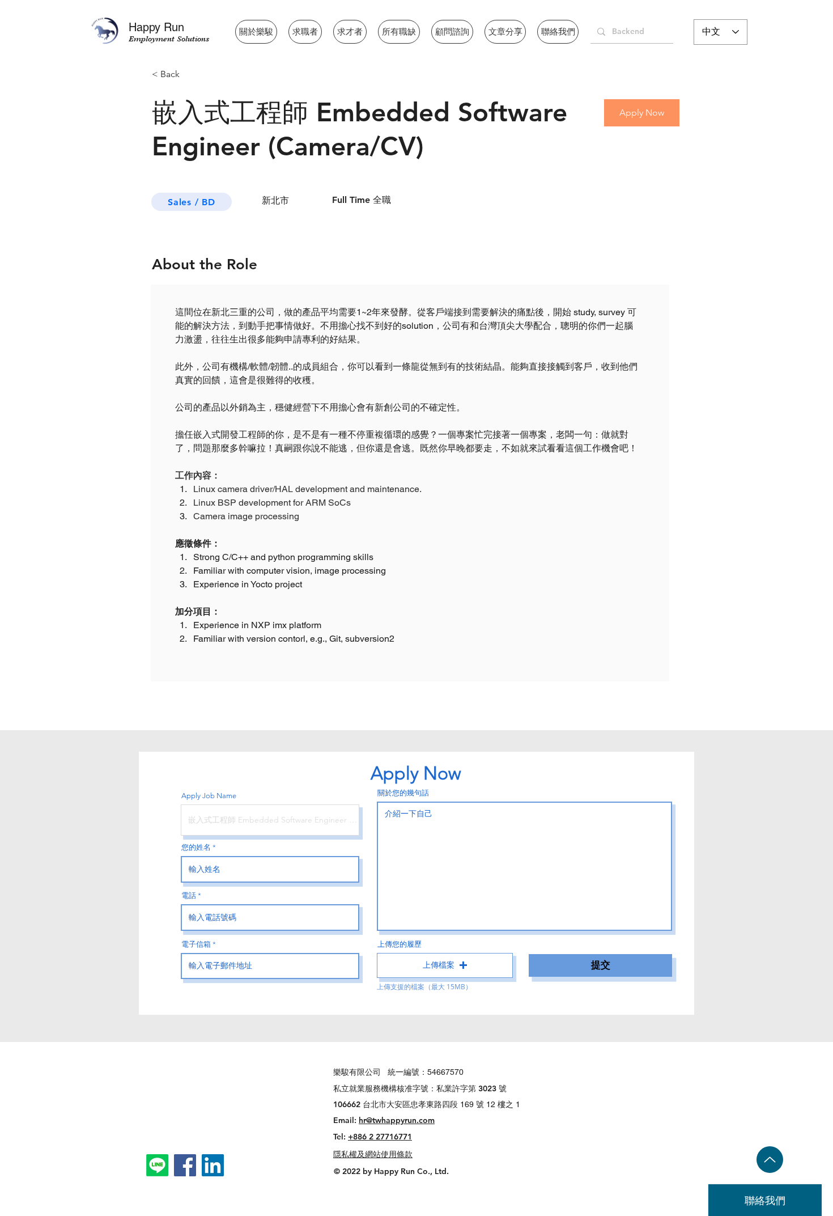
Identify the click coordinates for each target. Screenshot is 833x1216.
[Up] (769, 1159)
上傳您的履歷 (399, 944)
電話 (188, 895)
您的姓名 (196, 847)
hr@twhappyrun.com (397, 1120)
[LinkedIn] (213, 1165)
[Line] (157, 1165)
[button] (445, 965)
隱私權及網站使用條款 (373, 1154)
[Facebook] (185, 1165)
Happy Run (156, 27)
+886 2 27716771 (380, 1137)
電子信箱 (196, 944)
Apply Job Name (208, 795)
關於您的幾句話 (403, 792)
